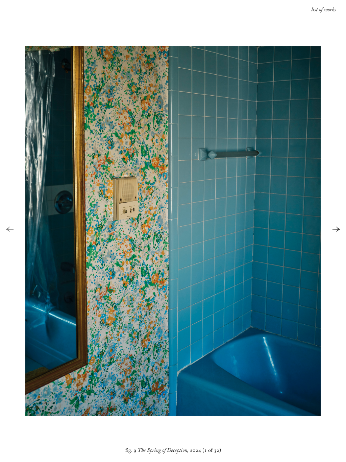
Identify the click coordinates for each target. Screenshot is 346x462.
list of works (323, 11)
